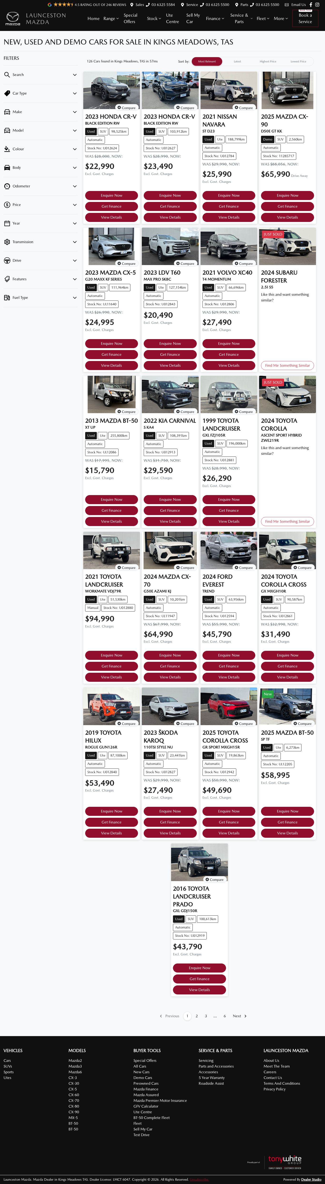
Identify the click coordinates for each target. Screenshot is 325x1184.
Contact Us (273, 1077)
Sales (140, 4)
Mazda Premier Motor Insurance (160, 1100)
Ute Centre (172, 18)
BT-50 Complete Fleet (151, 1117)
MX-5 (73, 1117)
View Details (111, 217)
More (279, 18)
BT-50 (73, 1123)
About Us (271, 1060)
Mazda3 (75, 1066)
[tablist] (253, 61)
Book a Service (305, 18)
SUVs (8, 1066)
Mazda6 (75, 1072)
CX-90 (74, 1112)
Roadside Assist (211, 1083)
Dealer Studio (311, 1179)
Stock (152, 18)
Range (109, 18)
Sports (9, 1072)
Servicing (206, 1060)
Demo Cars (142, 1077)
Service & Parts (239, 18)
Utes (7, 1077)
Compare (128, 108)
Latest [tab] (237, 61)
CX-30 (74, 1083)
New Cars (141, 1072)
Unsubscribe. (199, 1179)
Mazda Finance (145, 1089)
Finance (213, 18)
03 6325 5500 (217, 4)
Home (94, 18)
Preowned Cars (145, 1083)
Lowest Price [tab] (298, 61)
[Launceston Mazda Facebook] (312, 4)
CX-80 (74, 1106)
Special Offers (130, 18)
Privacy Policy (275, 1089)
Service (192, 4)
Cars (7, 1060)
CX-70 (74, 1100)
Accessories (208, 1072)
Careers (270, 1072)
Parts (244, 4)
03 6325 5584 (163, 4)
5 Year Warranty (212, 1077)
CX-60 (74, 1095)
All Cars (139, 1066)
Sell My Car (193, 18)
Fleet (261, 18)
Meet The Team (277, 1066)
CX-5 (73, 1089)
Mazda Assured (146, 1095)
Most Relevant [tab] (207, 61)
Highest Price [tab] (268, 61)
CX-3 (73, 1077)
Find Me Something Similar (287, 365)
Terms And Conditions (282, 1083)
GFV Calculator (145, 1106)
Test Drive (141, 1135)
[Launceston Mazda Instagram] (318, 4)
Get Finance (112, 206)
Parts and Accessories (216, 1066)
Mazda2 (75, 1060)
